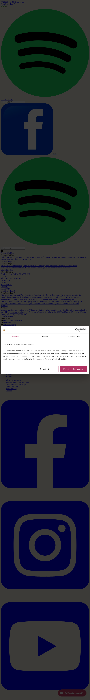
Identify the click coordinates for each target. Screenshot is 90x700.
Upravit (43, 369)
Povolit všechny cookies (73, 369)
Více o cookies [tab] (74, 336)
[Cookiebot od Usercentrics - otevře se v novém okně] (77, 330)
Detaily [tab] (45, 336)
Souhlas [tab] (15, 336)
